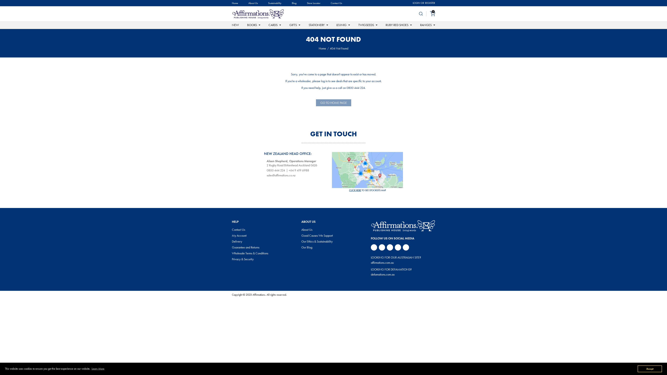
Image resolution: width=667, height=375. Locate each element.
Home (235, 3)
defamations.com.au (383, 274)
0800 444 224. (356, 88)
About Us (253, 3)
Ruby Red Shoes (397, 25)
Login (416, 3)
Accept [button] (649, 368)
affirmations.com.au (382, 263)
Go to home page (333, 103)
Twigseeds (366, 25)
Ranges (426, 25)
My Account (239, 235)
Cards (273, 25)
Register (430, 3)
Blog (294, 3)
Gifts (293, 25)
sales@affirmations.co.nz (281, 175)
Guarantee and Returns (245, 247)
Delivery (237, 241)
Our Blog (306, 247)
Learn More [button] (98, 368)
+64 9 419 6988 (299, 170)
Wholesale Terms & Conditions (250, 253)
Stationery (317, 25)
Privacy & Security (243, 259)
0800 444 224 (276, 170)
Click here (355, 190)
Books (252, 25)
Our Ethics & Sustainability (317, 241)
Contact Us (336, 3)
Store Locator (313, 3)
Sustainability (274, 3)
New (235, 25)
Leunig (341, 25)
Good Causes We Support (317, 235)
